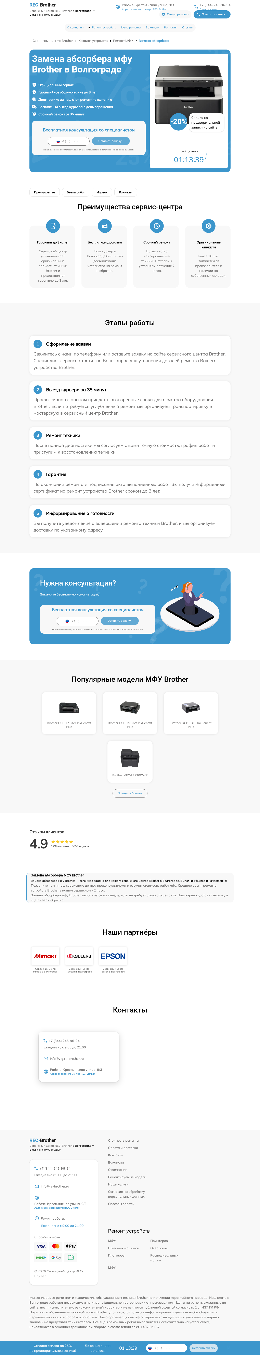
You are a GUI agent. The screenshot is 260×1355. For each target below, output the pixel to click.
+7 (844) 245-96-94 (215, 5)
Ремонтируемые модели (127, 1177)
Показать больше (130, 793)
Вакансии (152, 27)
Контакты (170, 27)
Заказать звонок (214, 14)
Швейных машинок (123, 1248)
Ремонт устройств (104, 27)
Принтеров (159, 1241)
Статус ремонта (178, 14)
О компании (75, 27)
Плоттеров (116, 1255)
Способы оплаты (121, 1204)
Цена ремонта (131, 27)
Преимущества (44, 192)
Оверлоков (159, 1248)
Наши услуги (118, 1184)
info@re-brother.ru (55, 1186)
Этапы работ (76, 192)
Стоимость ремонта (123, 1140)
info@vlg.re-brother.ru (67, 1059)
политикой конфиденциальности (118, 149)
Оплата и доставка (123, 1148)
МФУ (112, 1241)
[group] (45, 960)
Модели (101, 192)
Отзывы (187, 27)
